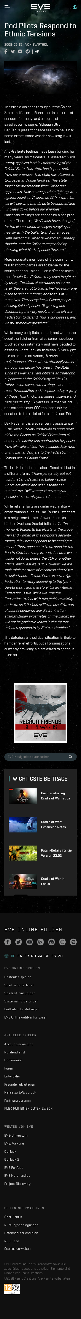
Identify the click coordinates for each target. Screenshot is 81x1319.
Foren (8, 1068)
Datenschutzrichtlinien (21, 1233)
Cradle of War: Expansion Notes (53, 824)
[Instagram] (62, 942)
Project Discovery (17, 1183)
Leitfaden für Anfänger (21, 1009)
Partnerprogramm (17, 1100)
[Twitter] (18, 942)
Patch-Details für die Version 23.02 (56, 853)
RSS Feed (11, 1241)
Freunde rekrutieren (19, 1084)
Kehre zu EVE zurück (20, 1092)
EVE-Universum (16, 1135)
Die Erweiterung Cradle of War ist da (55, 795)
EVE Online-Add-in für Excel (25, 1017)
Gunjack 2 (11, 1159)
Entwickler (12, 1076)
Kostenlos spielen (17, 977)
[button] (75, 7)
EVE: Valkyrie (14, 1143)
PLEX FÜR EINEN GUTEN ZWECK (28, 1108)
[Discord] (51, 942)
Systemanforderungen (21, 1001)
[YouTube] (29, 942)
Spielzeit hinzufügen (19, 993)
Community (13, 1060)
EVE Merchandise (17, 1175)
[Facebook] (7, 942)
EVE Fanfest (13, 1167)
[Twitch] (40, 942)
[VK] (73, 942)
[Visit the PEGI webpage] (12, 1289)
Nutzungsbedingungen (21, 1225)
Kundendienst (14, 1052)
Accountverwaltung (18, 1044)
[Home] (40, 11)
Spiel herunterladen (19, 985)
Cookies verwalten (17, 1248)
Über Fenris (13, 1217)
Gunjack (10, 1151)
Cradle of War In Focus (53, 881)
